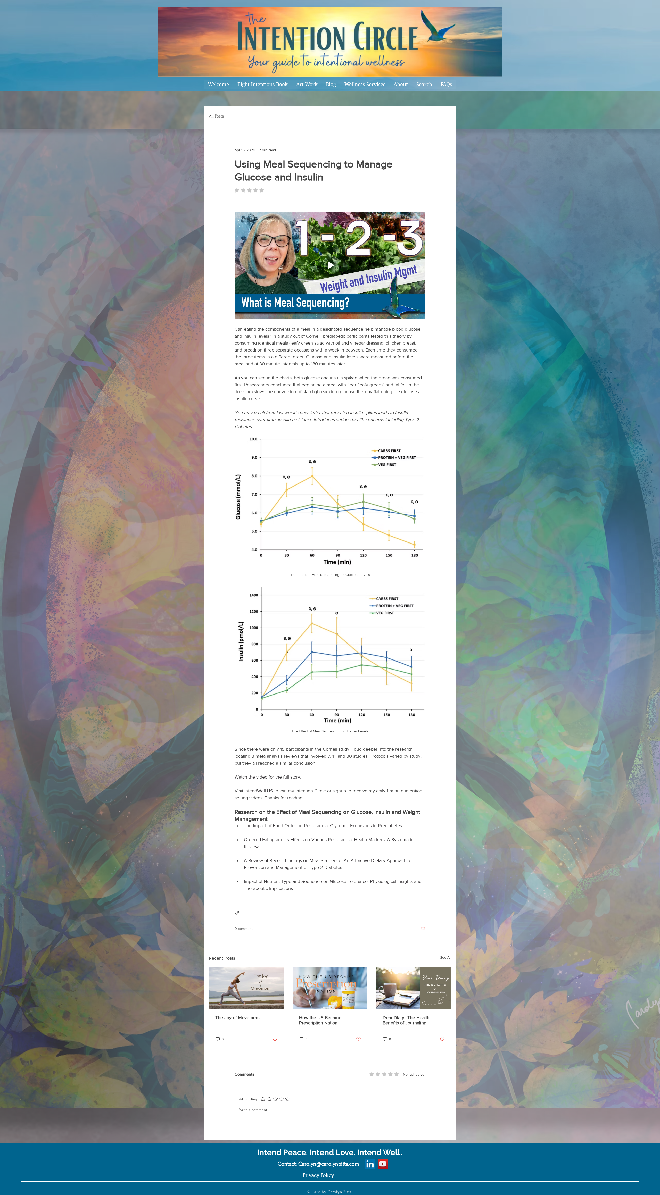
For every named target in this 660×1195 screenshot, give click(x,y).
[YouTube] (383, 1164)
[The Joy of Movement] (246, 988)
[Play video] (330, 265)
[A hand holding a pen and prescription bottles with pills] (330, 988)
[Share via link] (237, 912)
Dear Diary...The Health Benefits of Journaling (406, 1020)
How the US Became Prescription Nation (320, 1020)
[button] (307, 84)
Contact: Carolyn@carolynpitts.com (318, 1164)
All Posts (216, 116)
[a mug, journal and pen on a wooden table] (413, 988)
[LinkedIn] (370, 1164)
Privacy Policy (318, 1175)
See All (445, 957)
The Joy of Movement (237, 1017)
